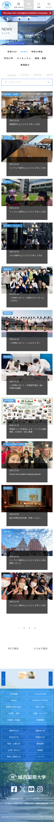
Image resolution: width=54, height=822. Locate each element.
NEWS (24, 52)
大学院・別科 (14, 713)
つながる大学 (40, 694)
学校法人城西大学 (14, 803)
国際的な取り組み (14, 707)
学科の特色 (37, 52)
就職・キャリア (40, 713)
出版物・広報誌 (13, 720)
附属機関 (40, 720)
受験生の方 (14, 731)
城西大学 (29, 803)
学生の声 (8, 58)
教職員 (40, 750)
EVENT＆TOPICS (40, 700)
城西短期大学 (42, 803)
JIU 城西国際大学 (6, 5)
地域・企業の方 (14, 744)
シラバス (40, 757)
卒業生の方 (40, 737)
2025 (25, 75)
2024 (37, 75)
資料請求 (40, 744)
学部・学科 (40, 707)
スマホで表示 (40, 648)
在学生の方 (14, 737)
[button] (3, 679)
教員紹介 (25, 65)
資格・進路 (40, 58)
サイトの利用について (36, 799)
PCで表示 (13, 648)
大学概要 (14, 694)
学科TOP (12, 52)
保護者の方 (40, 731)
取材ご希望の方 (14, 757)
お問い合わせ (18, 7)
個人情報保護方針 (15, 799)
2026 (11, 75)
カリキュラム (24, 58)
